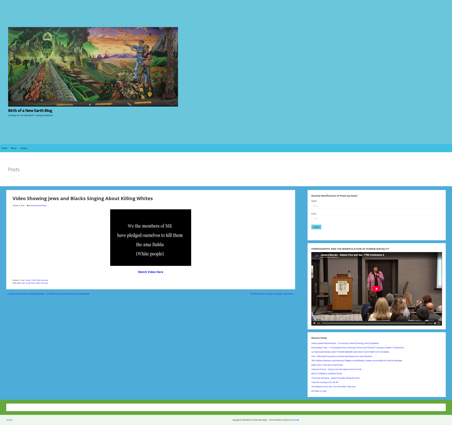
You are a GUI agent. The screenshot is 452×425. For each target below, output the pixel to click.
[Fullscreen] (439, 323)
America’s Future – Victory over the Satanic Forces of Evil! (336, 369)
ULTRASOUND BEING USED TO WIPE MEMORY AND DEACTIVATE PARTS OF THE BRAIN (350, 352)
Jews (23, 283)
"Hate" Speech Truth (28, 280)
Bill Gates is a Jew (319, 391)
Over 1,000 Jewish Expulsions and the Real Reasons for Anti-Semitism (341, 356)
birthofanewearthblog (37, 205)
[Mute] (435, 323)
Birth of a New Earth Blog (30, 110)
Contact (23, 148)
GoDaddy (295, 420)
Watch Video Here (150, 272)
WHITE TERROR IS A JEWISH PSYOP (326, 373)
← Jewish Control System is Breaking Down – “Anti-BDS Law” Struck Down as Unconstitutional (47, 293)
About (13, 148)
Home (4, 148)
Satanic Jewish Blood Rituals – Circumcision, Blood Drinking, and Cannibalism (345, 343)
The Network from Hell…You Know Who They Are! (333, 386)
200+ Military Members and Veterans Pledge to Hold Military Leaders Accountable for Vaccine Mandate (356, 360)
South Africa (30, 283)
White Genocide (42, 280)
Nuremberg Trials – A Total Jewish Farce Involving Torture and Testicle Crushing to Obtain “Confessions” (357, 347)
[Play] (314, 323)
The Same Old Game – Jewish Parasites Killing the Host (335, 378)
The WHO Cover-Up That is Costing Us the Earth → (272, 293)
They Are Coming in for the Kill (324, 382)
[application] (376, 289)
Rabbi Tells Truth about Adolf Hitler (327, 365)
